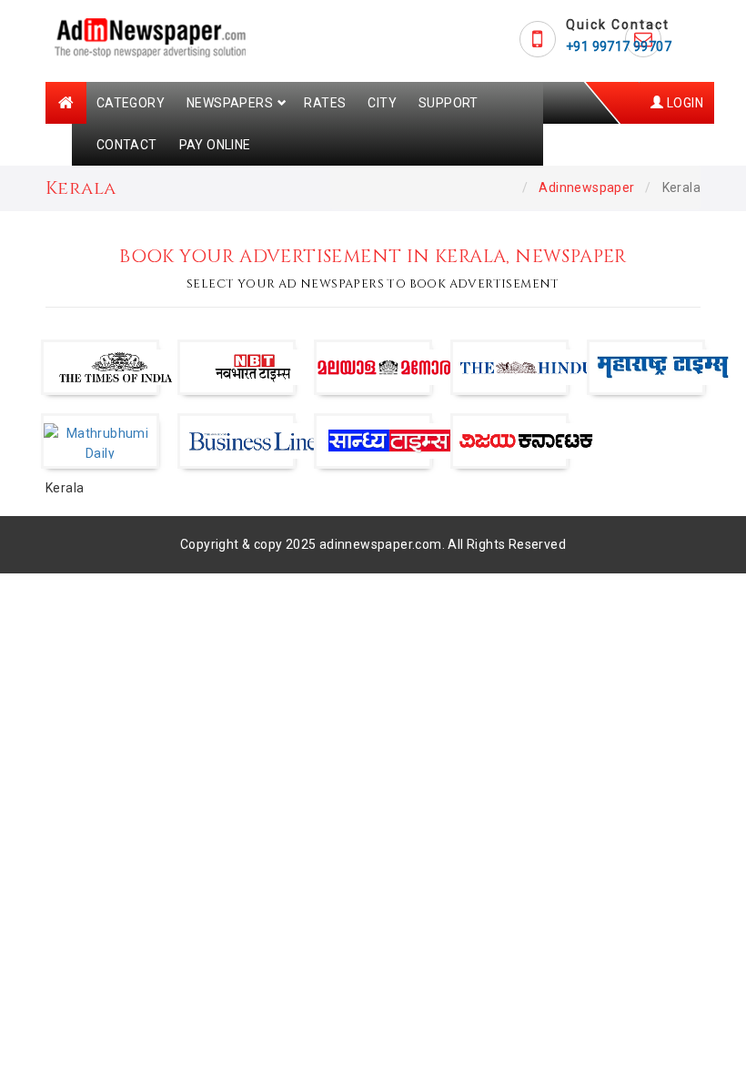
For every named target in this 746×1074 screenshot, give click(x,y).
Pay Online (215, 144)
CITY (382, 103)
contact (126, 144)
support (448, 103)
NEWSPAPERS (229, 103)
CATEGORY (130, 103)
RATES (325, 103)
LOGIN (683, 103)
